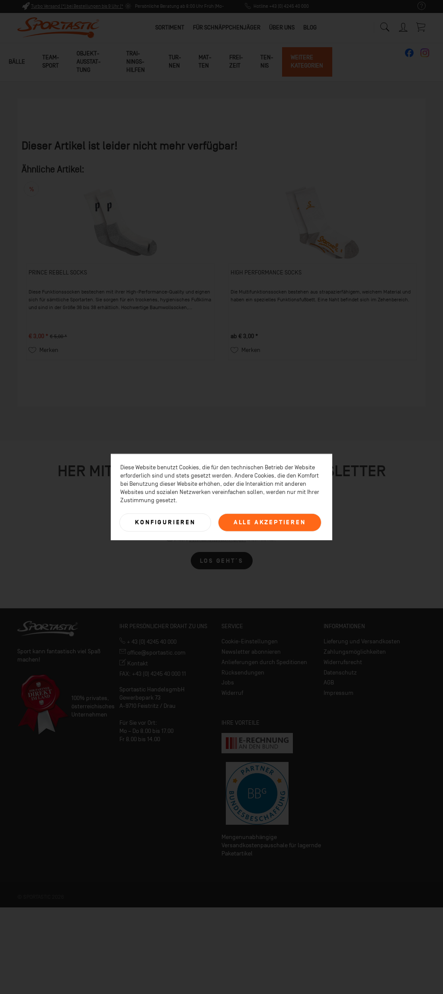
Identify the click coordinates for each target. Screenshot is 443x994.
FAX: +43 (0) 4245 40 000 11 (152, 674)
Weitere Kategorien (307, 61)
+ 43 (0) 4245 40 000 (151, 642)
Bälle (17, 61)
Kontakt (137, 663)
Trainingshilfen (135, 61)
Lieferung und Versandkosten (362, 641)
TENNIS (266, 61)
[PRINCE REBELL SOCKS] (120, 222)
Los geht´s (222, 561)
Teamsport (50, 61)
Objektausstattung (89, 61)
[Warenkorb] (421, 26)
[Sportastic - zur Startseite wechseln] (58, 28)
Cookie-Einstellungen (250, 641)
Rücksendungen (243, 672)
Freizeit (236, 61)
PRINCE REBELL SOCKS (58, 272)
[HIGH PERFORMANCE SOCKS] (322, 222)
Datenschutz (340, 672)
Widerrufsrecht (343, 662)
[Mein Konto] (404, 25)
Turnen (175, 61)
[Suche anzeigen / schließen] (384, 24)
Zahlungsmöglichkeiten (355, 652)
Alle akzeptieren (270, 522)
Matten (205, 61)
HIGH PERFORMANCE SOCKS (266, 272)
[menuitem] (417, 6)
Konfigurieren (165, 522)
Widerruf (232, 693)
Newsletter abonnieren (251, 652)
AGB (329, 682)
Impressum (338, 693)
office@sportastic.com (156, 652)
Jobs (228, 682)
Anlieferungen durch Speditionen (264, 662)
